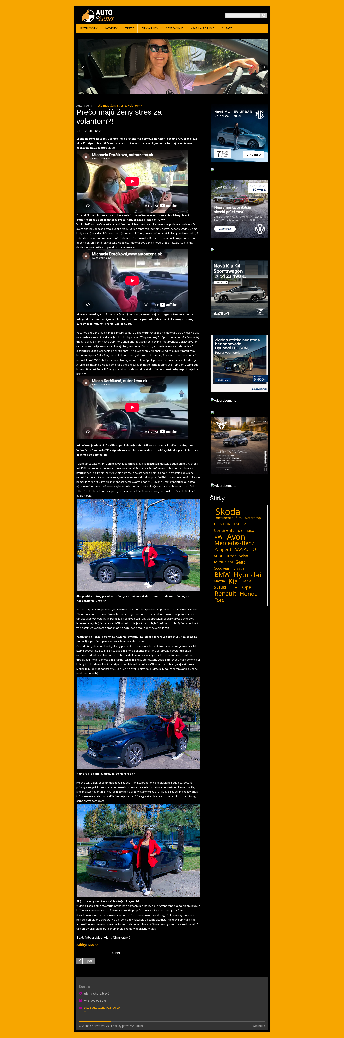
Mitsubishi (223, 561)
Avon (236, 537)
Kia (233, 581)
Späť (88, 961)
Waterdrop (252, 518)
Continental (225, 530)
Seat (240, 562)
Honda (249, 594)
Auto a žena (84, 105)
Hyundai (247, 575)
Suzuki (220, 587)
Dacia (246, 581)
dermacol (246, 530)
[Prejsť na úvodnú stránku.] (98, 20)
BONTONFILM (226, 524)
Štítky (81, 945)
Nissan (238, 568)
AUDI (218, 555)
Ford (219, 600)
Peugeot (222, 549)
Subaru (234, 587)
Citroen (231, 555)
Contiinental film (228, 517)
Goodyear (221, 568)
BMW (222, 575)
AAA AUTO (245, 549)
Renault (225, 594)
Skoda (227, 512)
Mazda (93, 945)
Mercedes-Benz (234, 543)
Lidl (245, 524)
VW (218, 537)
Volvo (243, 555)
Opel (247, 587)
